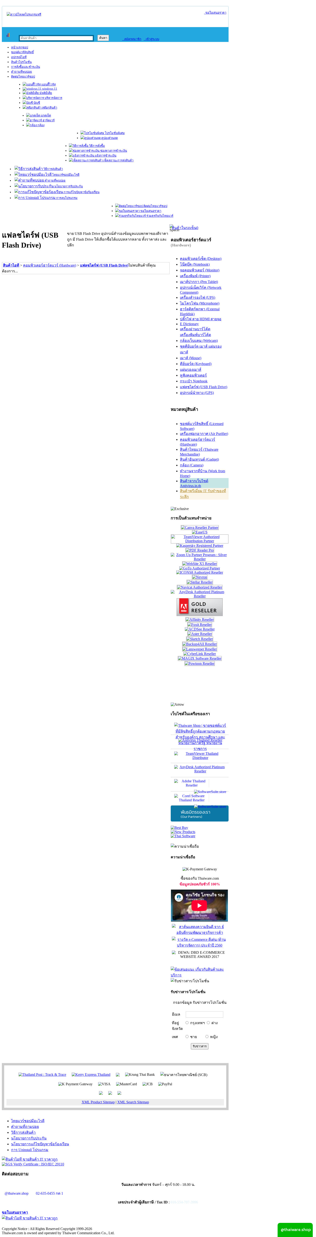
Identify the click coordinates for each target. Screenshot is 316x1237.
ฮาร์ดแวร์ (48, 120)
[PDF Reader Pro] (199, 550)
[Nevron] (200, 577)
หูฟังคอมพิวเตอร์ (193, 375)
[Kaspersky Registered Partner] (199, 546)
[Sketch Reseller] (199, 639)
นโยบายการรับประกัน (68, 186)
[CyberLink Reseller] (199, 654)
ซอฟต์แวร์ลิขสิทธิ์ (22, 52)
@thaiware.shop (16, 1193)
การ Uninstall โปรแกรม (29, 1150)
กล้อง (40, 125)
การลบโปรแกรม (66, 198)
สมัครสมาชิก (131, 39)
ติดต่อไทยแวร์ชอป (23, 76)
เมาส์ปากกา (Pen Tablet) (199, 282)
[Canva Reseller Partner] (200, 527)
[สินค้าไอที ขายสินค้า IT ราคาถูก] (30, 1159)
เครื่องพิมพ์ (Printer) (195, 276)
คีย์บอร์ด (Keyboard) (195, 364)
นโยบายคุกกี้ (95, 1224)
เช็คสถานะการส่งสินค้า (118, 160)
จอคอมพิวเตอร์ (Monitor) (199, 270)
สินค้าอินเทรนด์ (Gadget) (199, 459)
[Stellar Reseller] (199, 582)
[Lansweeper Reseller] (199, 649)
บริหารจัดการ (53, 98)
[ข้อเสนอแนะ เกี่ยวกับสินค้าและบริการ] (200, 975)
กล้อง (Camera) (191, 465)
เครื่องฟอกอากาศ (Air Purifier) (204, 434)
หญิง (214, 1037)
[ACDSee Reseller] (200, 629)
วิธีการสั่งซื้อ (96, 146)
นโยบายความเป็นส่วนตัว (61, 1224)
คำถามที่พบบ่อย (21, 71)
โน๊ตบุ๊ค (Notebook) (195, 264)
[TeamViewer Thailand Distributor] (200, 756)
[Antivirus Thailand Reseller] (200, 742)
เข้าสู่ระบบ (151, 39)
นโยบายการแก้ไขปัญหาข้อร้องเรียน (40, 1144)
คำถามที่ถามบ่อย (25, 1127)
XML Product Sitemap (98, 1102)
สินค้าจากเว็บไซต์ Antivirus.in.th (194, 483)
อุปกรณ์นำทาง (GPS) (197, 393)
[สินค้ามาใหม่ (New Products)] (183, 832)
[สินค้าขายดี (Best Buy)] (179, 828)
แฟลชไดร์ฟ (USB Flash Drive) (104, 265)
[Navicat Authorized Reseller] (200, 587)
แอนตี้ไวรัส (48, 84)
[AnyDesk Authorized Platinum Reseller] (200, 596)
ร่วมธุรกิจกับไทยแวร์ (159, 215)
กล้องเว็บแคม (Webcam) (199, 341)
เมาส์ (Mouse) (190, 358)
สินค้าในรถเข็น (185, 228)
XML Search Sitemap (133, 1102)
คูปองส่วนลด (109, 138)
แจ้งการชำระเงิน (105, 155)
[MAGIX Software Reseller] (200, 658)
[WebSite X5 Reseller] (199, 564)
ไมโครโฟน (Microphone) (199, 303)
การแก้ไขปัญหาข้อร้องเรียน (81, 192)
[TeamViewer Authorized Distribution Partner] (200, 541)
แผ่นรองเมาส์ (190, 369)
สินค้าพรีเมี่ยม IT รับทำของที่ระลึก (203, 494)
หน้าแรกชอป (19, 47)
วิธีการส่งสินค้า (53, 169)
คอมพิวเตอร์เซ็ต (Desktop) (200, 259)
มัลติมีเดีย (45, 93)
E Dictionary (189, 324)
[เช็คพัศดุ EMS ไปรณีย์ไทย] (42, 1074)
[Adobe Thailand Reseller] (200, 784)
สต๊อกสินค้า (49, 107)
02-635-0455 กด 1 (49, 1193)
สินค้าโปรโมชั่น (21, 62)
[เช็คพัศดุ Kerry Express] (91, 1074)
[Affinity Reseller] (199, 619)
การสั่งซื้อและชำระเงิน (25, 67)
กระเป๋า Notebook (194, 381)
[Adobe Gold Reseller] (200, 615)
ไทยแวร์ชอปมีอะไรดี (65, 174)
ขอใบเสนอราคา (215, 12)
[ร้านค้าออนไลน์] (24, 14)
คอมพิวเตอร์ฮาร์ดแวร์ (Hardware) (49, 265)
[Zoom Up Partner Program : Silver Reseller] (200, 559)
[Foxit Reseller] (199, 624)
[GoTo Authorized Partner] (199, 568)
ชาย (193, 1037)
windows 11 (49, 88)
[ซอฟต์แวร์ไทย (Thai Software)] (183, 836)
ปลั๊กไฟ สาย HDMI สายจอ (200, 319)
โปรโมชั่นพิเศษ (114, 133)
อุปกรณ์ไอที (19, 57)
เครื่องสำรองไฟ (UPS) (197, 297)
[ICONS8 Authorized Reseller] (199, 572)
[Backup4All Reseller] (199, 644)
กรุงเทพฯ (197, 1023)
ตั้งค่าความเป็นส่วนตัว (19, 1224)
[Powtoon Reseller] (199, 663)
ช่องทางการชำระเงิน (113, 150)
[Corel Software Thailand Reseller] (200, 798)
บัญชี (36, 102)
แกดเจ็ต (45, 115)
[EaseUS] (200, 532)
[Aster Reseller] (199, 634)
